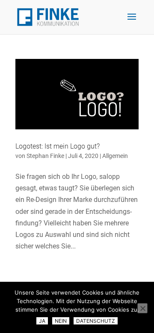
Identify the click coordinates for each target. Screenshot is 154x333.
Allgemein (115, 155)
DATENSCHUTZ (95, 321)
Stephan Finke (45, 155)
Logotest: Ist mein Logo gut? (57, 146)
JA (42, 321)
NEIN (61, 321)
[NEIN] (142, 308)
